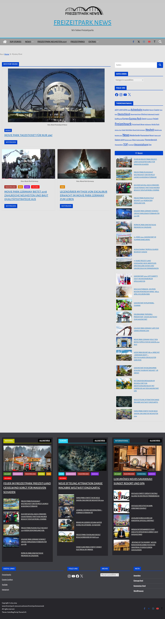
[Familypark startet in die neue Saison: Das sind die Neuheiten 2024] (124, 413)
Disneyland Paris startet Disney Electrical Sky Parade (89, 548)
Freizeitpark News (82, 22)
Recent (140, 153)
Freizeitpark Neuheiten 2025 (52, 42)
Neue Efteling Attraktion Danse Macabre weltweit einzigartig (146, 401)
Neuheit (150, 129)
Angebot (146, 110)
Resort (152, 135)
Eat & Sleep (7, 473)
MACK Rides (129, 130)
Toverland (131, 144)
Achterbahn (136, 109)
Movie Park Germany (139, 130)
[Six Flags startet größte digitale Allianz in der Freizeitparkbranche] (121, 495)
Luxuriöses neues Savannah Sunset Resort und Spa (133, 481)
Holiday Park (118, 130)
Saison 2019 (119, 140)
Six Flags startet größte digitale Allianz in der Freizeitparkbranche (145, 495)
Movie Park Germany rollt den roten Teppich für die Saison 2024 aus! (147, 342)
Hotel (123, 130)
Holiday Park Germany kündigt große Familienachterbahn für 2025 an (146, 213)
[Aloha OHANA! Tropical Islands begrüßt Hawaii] (124, 251)
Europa (125, 119)
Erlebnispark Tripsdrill (153, 114)
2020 (129, 110)
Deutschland (124, 114)
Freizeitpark (123, 124)
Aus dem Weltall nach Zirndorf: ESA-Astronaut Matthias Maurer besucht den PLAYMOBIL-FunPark (147, 187)
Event (144, 119)
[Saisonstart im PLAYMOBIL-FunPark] (124, 304)
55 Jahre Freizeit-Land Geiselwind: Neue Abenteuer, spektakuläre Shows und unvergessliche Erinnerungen (146, 264)
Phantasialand (144, 135)
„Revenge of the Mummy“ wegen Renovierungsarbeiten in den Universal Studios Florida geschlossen (143, 546)
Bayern (152, 110)
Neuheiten (95, 473)
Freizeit (155, 119)
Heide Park (155, 124)
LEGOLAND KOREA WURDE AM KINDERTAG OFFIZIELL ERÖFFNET (142, 519)
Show (134, 140)
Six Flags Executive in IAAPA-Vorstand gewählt (142, 507)
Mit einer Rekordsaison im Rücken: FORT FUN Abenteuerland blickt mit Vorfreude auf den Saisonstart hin (146, 386)
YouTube (5, 585)
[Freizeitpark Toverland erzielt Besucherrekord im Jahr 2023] (66, 536)
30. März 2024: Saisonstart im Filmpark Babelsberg (145, 238)
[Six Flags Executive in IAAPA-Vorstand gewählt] (121, 507)
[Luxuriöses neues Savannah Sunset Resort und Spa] (138, 458)
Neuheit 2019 (158, 130)
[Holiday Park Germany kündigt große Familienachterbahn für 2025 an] (124, 213)
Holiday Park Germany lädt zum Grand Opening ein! (146, 329)
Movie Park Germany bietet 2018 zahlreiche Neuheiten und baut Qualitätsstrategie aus (26, 195)
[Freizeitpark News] (5, 42)
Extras (92, 42)
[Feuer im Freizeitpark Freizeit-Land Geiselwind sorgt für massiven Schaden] (124, 162)
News (28, 42)
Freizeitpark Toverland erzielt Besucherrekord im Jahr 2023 (88, 536)
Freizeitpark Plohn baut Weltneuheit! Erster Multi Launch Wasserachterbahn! (145, 174)
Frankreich (150, 119)
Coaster (156, 110)
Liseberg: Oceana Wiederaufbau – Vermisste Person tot (89, 511)
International (141, 473)
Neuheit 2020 (118, 135)
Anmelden (137, 576)
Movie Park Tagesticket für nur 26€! (28, 135)
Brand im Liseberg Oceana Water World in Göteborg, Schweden (89, 524)
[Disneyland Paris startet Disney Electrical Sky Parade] (66, 548)
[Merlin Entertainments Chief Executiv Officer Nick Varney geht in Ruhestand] (121, 532)
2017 (117, 110)
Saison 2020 (128, 140)
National (41, 473)
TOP (125, 144)
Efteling (144, 114)
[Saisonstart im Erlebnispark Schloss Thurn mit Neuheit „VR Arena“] (124, 370)
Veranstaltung (141, 144)
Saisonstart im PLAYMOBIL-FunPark (144, 304)
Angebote (8, 130)
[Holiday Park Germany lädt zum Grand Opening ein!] (124, 330)
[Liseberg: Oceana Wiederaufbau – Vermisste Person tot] (66, 512)
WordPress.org (138, 591)
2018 (121, 110)
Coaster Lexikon (7, 580)
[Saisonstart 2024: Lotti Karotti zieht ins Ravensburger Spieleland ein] (124, 279)
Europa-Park (135, 118)
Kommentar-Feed (140, 586)
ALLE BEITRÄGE (44, 441)
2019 (125, 110)
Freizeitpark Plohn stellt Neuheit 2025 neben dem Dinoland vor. (144, 200)
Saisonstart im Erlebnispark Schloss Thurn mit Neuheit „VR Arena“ (146, 370)
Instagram (5, 590)
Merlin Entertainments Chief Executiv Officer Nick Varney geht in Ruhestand (144, 532)
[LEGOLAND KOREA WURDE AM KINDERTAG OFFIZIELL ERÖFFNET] (121, 520)
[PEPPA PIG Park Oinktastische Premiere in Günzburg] (124, 226)
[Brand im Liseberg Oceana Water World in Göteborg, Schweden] (66, 524)
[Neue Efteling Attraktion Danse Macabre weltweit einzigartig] (124, 401)
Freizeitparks (78, 42)
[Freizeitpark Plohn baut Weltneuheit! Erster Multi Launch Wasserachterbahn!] (124, 175)
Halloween (148, 124)
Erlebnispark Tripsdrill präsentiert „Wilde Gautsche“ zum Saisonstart (145, 317)
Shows (27, 186)
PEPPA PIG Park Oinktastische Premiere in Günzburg (145, 226)
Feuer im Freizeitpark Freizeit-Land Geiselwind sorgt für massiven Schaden (145, 162)
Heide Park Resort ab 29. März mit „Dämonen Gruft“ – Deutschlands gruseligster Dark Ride (147, 356)
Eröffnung (118, 119)
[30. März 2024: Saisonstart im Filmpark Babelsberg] (124, 239)
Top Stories (15, 42)
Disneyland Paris (135, 114)
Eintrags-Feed (138, 581)
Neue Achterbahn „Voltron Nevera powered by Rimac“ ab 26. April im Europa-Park (146, 291)
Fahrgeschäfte (18, 473)
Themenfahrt (119, 145)
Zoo (149, 145)
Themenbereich (151, 140)
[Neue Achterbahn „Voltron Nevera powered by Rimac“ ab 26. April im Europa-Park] (124, 292)
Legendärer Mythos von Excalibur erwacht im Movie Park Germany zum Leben (83, 195)
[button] (32, 41)
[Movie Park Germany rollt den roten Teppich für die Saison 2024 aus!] (124, 342)
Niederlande (135, 135)
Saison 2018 (157, 135)
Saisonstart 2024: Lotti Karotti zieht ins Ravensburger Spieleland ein (146, 278)
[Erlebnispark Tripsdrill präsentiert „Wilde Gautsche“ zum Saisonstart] (124, 317)
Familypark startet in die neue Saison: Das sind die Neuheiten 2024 (146, 413)
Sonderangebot (140, 140)
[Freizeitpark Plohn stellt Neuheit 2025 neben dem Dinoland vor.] (124, 200)
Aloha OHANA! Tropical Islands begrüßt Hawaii (146, 251)
